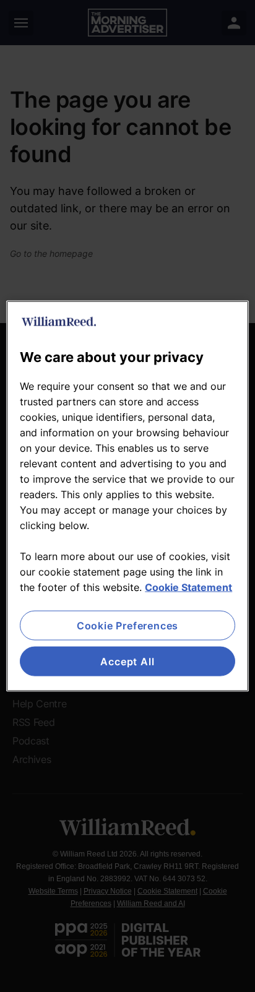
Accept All (127, 661)
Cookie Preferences (127, 625)
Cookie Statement (188, 586)
